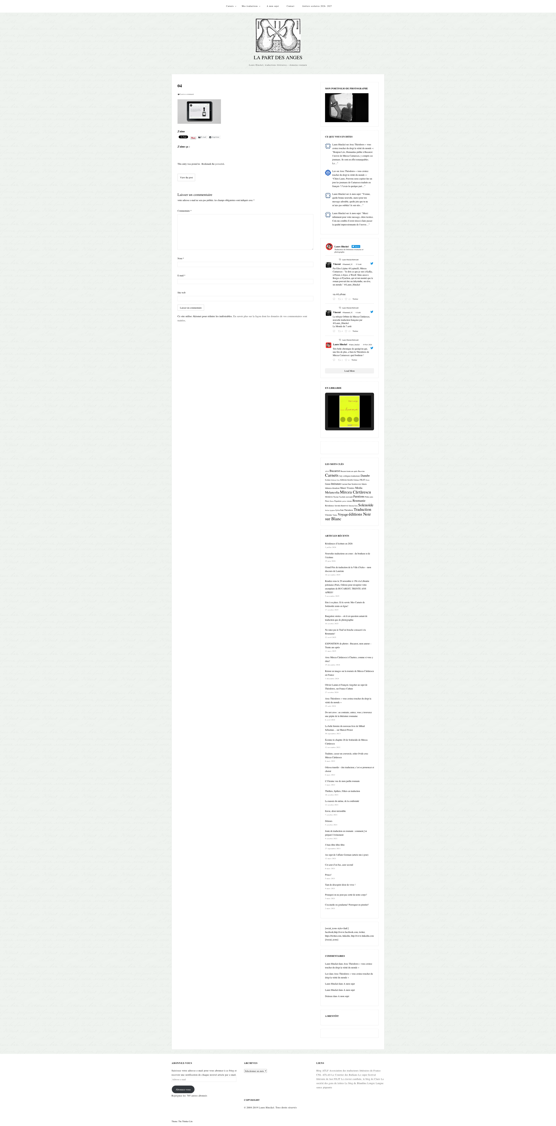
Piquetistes (338, 501)
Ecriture (328, 480)
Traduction (362, 509)
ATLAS (326, 1074)
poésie (344, 501)
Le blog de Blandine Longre (360, 1083)
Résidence (329, 505)
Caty (341, 476)
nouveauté (349, 497)
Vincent (337, 264)
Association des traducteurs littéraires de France (355, 1070)
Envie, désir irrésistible (335, 810)
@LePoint (340, 294)
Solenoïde (365, 504)
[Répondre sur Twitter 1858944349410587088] (334, 360)
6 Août (358, 312)
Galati (327, 483)
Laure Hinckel (338, 144)
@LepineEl (353, 268)
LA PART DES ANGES (278, 57)
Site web (181, 292)
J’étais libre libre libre (335, 844)
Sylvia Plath (339, 510)
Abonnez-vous (183, 1089)
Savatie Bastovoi (341, 505)
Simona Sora (353, 505)
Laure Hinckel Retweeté (350, 259)
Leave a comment (187, 94)
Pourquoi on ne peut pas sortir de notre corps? (346, 894)
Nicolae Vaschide (339, 497)
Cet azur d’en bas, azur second (339, 864)
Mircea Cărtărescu (355, 492)
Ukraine (328, 514)
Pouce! (328, 874)
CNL (319, 1074)
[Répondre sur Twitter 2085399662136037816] (334, 331)
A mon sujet (273, 6)
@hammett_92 (347, 264)
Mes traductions (250, 6)
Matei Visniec (347, 488)
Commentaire (185, 210)
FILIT (362, 479)
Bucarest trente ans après (349, 471)
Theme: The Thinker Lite (182, 1121)
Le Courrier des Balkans (344, 1074)
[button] (342, 419)
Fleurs (368, 480)
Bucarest (335, 471)
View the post (186, 177)
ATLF (327, 471)
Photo (327, 501)
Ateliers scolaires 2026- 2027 (317, 6)
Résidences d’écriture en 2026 (339, 543)
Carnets (230, 6)
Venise (335, 515)
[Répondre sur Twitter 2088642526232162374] (334, 299)
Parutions (358, 496)
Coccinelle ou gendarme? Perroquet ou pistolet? (347, 904)
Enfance (356, 480)
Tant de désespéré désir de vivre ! (340, 884)
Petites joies (369, 497)
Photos (332, 501)
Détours (328, 820)
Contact (290, 6)
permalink (219, 163)
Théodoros (348, 510)
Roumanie (359, 500)
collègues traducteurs (351, 476)
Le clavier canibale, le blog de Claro (360, 1078)
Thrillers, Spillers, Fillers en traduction (342, 790)
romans (349, 501)
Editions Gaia (335, 480)
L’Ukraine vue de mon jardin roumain (342, 781)
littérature (336, 483)
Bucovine (361, 471)
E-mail (181, 275)
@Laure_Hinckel (352, 284)
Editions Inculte (346, 480)
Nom (181, 258)
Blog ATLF (322, 1070)
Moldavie (329, 496)
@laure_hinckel (354, 344)
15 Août (358, 264)
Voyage (343, 514)
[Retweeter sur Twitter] (340, 259)
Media (358, 488)
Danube (365, 475)
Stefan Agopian (330, 510)
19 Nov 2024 (367, 344)
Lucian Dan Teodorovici (351, 484)
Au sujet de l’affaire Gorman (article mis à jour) (346, 854)
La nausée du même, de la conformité (342, 800)
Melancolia (332, 492)
